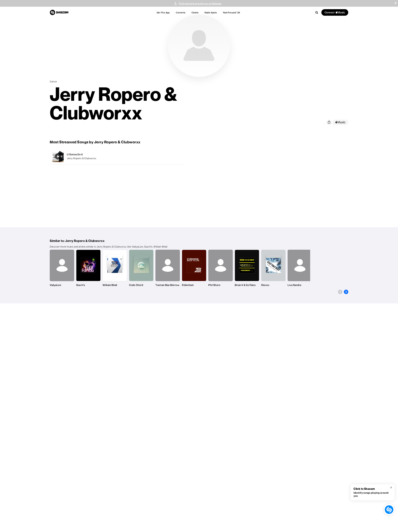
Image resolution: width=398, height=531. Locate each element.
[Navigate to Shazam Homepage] (59, 12)
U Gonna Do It (75, 154)
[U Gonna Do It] (117, 156)
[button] (395, 3)
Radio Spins (211, 12)
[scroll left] (340, 292)
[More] (164, 156)
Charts (195, 12)
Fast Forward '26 (231, 12)
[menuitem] (163, 12)
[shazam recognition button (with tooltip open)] (389, 509)
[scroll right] (346, 292)
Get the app (163, 12)
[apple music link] (340, 122)
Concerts (180, 12)
